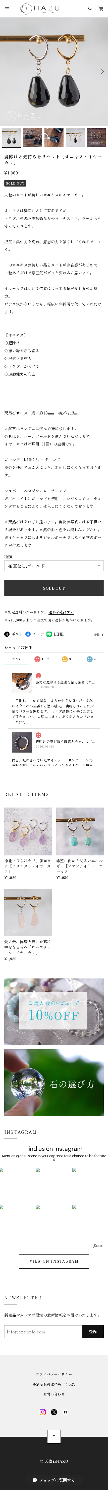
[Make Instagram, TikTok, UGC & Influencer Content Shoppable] (98, 1246)
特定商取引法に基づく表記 (54, 1384)
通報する (99, 634)
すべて (16, 659)
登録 (93, 1331)
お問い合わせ (54, 1394)
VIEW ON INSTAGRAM (54, 1261)
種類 (8, 556)
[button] (54, 1186)
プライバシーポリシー (54, 1374)
